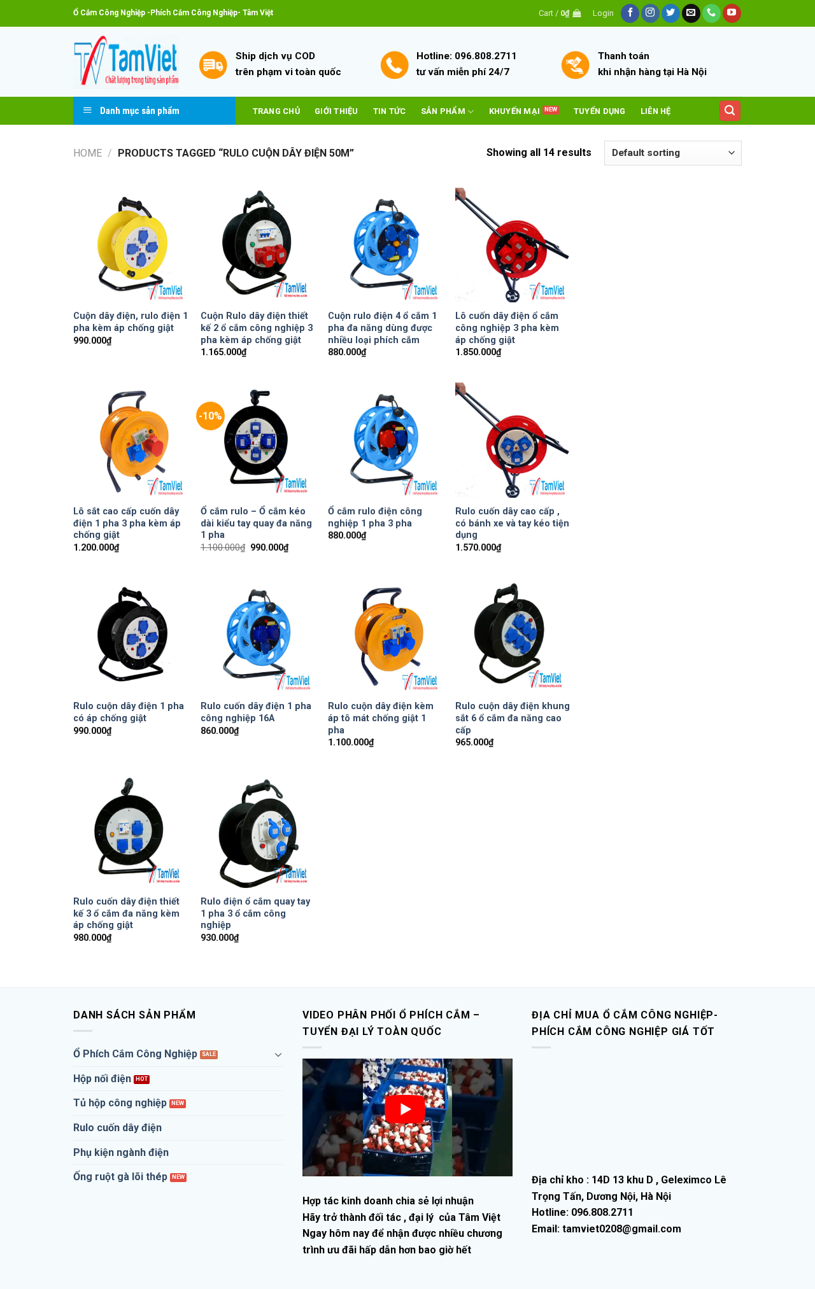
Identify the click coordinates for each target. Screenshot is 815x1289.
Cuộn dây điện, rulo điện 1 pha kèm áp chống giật (130, 322)
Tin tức (389, 111)
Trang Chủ (276, 111)
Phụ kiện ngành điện (121, 1152)
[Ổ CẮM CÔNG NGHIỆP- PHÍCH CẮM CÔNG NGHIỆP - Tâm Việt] (126, 62)
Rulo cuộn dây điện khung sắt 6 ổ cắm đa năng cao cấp (512, 718)
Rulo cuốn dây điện (117, 1128)
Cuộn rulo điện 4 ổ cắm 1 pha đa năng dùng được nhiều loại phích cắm (382, 328)
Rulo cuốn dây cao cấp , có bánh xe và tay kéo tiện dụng (512, 523)
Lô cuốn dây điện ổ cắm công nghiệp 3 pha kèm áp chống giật (507, 328)
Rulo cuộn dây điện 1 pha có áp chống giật (128, 712)
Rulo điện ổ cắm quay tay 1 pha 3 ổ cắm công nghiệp (255, 913)
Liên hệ (656, 111)
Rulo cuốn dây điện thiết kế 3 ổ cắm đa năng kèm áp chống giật (126, 913)
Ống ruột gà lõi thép (120, 1177)
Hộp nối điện (102, 1079)
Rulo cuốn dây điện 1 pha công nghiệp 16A (256, 712)
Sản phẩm (443, 111)
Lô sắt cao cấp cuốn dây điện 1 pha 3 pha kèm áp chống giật (127, 523)
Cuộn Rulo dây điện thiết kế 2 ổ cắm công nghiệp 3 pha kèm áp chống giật (257, 328)
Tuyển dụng (600, 111)
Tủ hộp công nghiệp (120, 1103)
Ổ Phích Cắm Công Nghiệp (135, 1054)
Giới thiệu (336, 111)
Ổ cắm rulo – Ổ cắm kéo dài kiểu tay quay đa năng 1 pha (256, 523)
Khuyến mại (515, 111)
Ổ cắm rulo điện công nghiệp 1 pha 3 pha (375, 517)
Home (87, 153)
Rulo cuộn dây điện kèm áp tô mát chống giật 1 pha (381, 718)
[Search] (730, 111)
